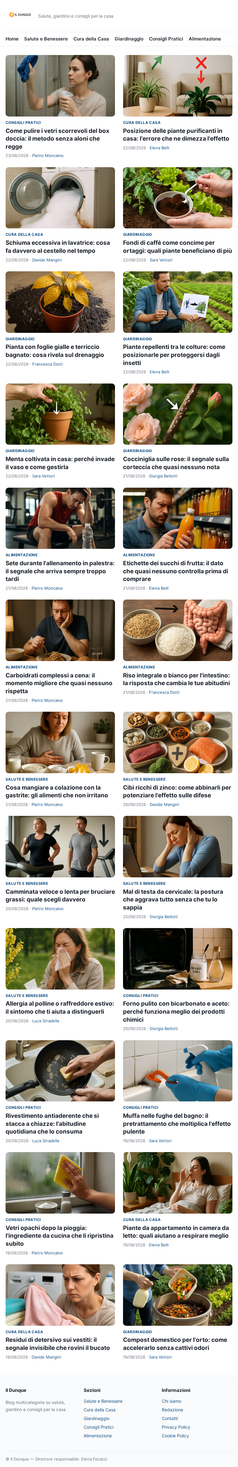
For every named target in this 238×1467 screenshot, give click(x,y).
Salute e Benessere (46, 39)
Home (12, 39)
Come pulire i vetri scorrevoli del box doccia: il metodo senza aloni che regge (57, 138)
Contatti (170, 1418)
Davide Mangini (47, 259)
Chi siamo (171, 1401)
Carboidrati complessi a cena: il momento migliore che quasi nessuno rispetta (59, 683)
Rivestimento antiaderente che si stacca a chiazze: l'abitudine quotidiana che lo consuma (52, 1123)
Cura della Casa (91, 39)
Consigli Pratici (166, 39)
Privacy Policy (176, 1427)
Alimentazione (205, 39)
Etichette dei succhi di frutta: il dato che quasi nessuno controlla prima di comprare (175, 571)
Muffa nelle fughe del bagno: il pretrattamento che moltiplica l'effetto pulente (177, 1123)
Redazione (172, 1409)
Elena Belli (159, 147)
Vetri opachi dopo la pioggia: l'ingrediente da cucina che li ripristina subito (59, 1235)
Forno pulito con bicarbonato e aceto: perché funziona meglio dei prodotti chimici (176, 1011)
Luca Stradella (45, 1020)
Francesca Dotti (47, 364)
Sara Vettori (161, 259)
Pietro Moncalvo (48, 155)
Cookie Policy (175, 1435)
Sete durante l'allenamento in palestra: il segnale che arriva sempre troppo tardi (60, 571)
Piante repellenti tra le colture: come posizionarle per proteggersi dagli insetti (174, 354)
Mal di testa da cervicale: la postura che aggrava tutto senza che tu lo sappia (173, 899)
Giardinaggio (129, 39)
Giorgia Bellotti (163, 475)
